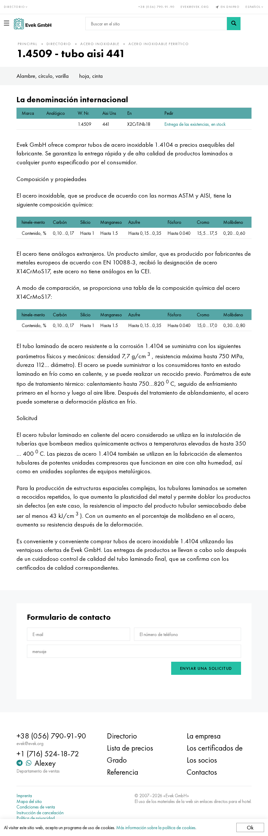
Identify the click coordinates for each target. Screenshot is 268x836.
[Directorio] (7, 23)
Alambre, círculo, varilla (42, 76)
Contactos (202, 772)
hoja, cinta (91, 76)
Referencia (122, 772)
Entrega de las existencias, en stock (195, 124)
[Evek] (32, 23)
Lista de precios (130, 748)
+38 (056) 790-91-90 (156, 7)
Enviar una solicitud (206, 668)
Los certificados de (215, 748)
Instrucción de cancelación (40, 813)
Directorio (122, 736)
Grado (117, 760)
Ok (250, 827)
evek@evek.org (195, 7)
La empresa (204, 736)
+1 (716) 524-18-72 (47, 753)
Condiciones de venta (35, 807)
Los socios (202, 760)
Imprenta (24, 796)
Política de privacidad (35, 818)
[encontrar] (234, 23)
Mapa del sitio (29, 801)
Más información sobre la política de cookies (156, 827)
